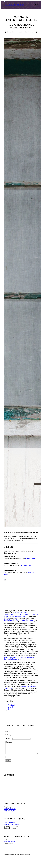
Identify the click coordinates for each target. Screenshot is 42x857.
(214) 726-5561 (9, 811)
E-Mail (8, 735)
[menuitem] (33, 5)
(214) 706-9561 (9, 822)
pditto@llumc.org (10, 809)
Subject (8, 738)
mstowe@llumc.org (10, 841)
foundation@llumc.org (12, 824)
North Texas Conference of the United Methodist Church (21, 615)
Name (8, 731)
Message (9, 742)
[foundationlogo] (17, 5)
